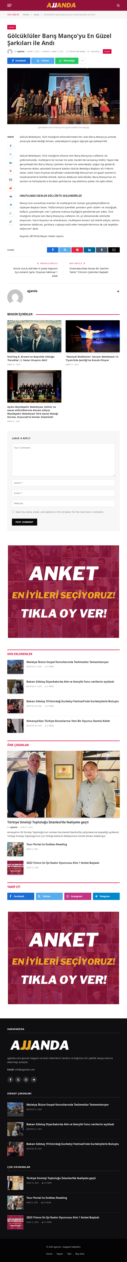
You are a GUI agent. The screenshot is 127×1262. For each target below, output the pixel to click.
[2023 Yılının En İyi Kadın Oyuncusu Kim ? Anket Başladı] (15, 868)
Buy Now (79, 1253)
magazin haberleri (71, 1246)
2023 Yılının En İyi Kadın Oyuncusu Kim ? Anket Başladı (62, 863)
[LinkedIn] (10, 162)
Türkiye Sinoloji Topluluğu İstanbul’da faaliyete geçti (48, 822)
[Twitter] (10, 154)
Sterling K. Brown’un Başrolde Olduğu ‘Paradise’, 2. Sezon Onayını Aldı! (31, 358)
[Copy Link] (10, 221)
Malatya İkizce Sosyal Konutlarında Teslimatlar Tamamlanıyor (67, 662)
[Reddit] (10, 188)
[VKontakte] (10, 196)
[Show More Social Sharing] (82, 61)
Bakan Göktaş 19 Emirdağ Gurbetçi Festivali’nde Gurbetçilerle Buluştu (72, 701)
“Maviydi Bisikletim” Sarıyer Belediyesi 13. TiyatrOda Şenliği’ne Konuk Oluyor (92, 358)
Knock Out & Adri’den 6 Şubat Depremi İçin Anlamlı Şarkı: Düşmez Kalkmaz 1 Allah (35, 272)
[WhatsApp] (10, 213)
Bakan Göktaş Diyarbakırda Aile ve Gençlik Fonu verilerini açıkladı (70, 681)
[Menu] (9, 5)
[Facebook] (10, 146)
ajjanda (20, 51)
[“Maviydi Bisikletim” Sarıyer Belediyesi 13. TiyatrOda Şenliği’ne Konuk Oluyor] (93, 336)
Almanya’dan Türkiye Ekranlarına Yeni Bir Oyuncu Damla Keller (68, 721)
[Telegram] (10, 204)
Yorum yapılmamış (77, 51)
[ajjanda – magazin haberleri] (63, 5)
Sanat (12, 27)
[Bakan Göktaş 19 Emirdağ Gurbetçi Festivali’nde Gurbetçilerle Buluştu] (15, 706)
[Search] (118, 5)
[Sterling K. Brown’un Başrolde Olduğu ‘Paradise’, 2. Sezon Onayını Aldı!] (34, 336)
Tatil (69, 1253)
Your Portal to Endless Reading (46, 844)
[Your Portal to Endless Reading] (15, 849)
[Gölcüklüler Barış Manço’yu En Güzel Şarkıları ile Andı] (63, 96)
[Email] (10, 179)
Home (49, 1253)
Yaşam (60, 1253)
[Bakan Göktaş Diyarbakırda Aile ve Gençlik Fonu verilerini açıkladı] (15, 686)
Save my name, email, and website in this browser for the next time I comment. (60, 511)
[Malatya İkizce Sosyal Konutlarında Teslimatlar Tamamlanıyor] (15, 667)
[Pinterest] (10, 171)
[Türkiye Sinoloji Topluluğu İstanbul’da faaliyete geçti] (63, 784)
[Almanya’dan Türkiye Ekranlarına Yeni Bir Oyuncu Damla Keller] (15, 726)
